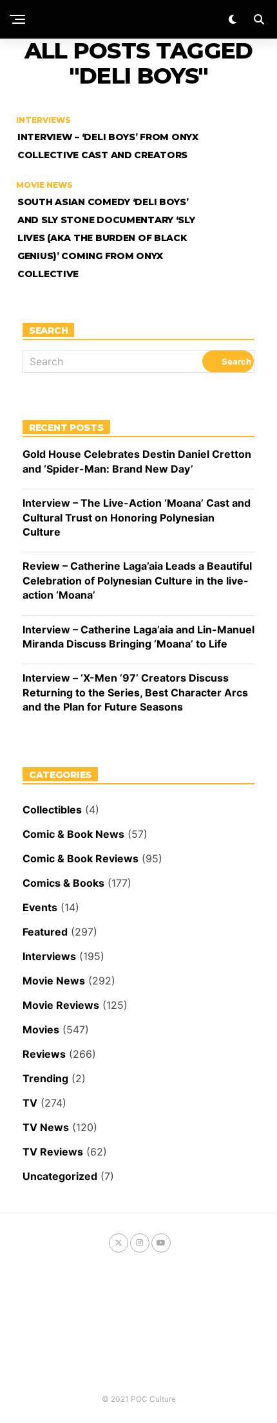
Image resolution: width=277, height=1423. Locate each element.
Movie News (54, 980)
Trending (45, 1078)
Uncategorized (60, 1176)
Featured (45, 931)
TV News (46, 1127)
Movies (41, 1029)
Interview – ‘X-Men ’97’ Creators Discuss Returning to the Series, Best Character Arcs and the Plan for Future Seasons (135, 692)
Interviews (49, 956)
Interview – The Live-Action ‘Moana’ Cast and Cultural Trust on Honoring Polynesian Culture (137, 517)
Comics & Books (63, 882)
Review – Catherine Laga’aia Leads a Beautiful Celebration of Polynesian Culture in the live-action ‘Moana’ (137, 580)
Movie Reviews (61, 1005)
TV (30, 1102)
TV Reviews (53, 1151)
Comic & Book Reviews (80, 858)
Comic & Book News (73, 834)
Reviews (44, 1053)
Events (40, 907)
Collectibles (52, 809)
